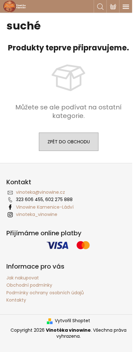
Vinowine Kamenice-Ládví (45, 207)
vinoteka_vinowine (36, 214)
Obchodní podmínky (29, 285)
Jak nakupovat (22, 278)
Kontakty (16, 300)
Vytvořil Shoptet (72, 321)
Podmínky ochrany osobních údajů (45, 293)
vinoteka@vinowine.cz (40, 192)
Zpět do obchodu (68, 142)
